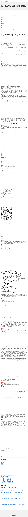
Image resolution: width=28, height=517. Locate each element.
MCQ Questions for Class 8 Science (6, 465)
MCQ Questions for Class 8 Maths (6, 477)
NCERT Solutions (15, 31)
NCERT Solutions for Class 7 (5, 464)
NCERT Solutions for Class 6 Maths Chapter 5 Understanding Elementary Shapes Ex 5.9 (14, 490)
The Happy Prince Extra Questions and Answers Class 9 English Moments (11, 506)
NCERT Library (14, 512)
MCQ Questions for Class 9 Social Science (7, 474)
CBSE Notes (2, 462)
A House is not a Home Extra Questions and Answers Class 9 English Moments (12, 504)
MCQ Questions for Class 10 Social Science (7, 482)
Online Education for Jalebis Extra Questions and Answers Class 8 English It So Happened (14, 492)
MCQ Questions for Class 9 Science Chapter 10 (8, 475)
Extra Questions (3, 463)
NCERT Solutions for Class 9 (5, 476)
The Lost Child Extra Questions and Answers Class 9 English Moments (11, 498)
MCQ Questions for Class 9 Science (6, 466)
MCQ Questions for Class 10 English (6, 478)
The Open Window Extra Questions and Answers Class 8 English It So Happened (12, 496)
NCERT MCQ (17, 513)
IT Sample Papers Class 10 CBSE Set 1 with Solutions (8, 487)
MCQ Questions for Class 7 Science (6, 479)
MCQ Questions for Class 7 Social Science (7, 481)
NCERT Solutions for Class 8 (5, 473)
